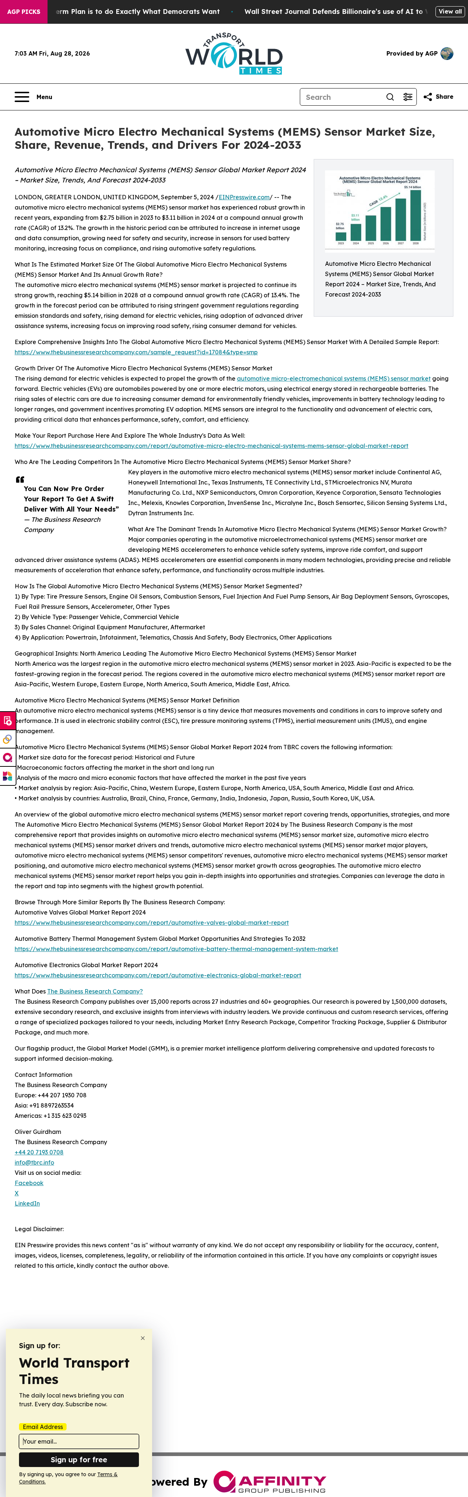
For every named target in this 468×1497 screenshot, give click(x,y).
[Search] (390, 96)
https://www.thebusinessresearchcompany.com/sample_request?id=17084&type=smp (136, 352)
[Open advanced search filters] (407, 96)
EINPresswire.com (244, 197)
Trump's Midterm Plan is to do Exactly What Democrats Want (116, 11)
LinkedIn (27, 1203)
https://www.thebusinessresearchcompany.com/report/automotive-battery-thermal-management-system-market (176, 949)
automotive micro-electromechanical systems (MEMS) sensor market (334, 378)
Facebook (29, 1183)
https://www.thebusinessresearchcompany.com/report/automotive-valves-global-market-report (152, 922)
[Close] (142, 1338)
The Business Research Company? (95, 991)
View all (450, 11)
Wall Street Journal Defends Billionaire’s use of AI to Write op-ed (355, 11)
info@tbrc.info (34, 1162)
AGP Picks (23, 11)
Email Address (43, 1426)
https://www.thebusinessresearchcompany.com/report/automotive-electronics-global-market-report (158, 975)
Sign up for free (79, 1459)
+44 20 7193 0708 (39, 1152)
